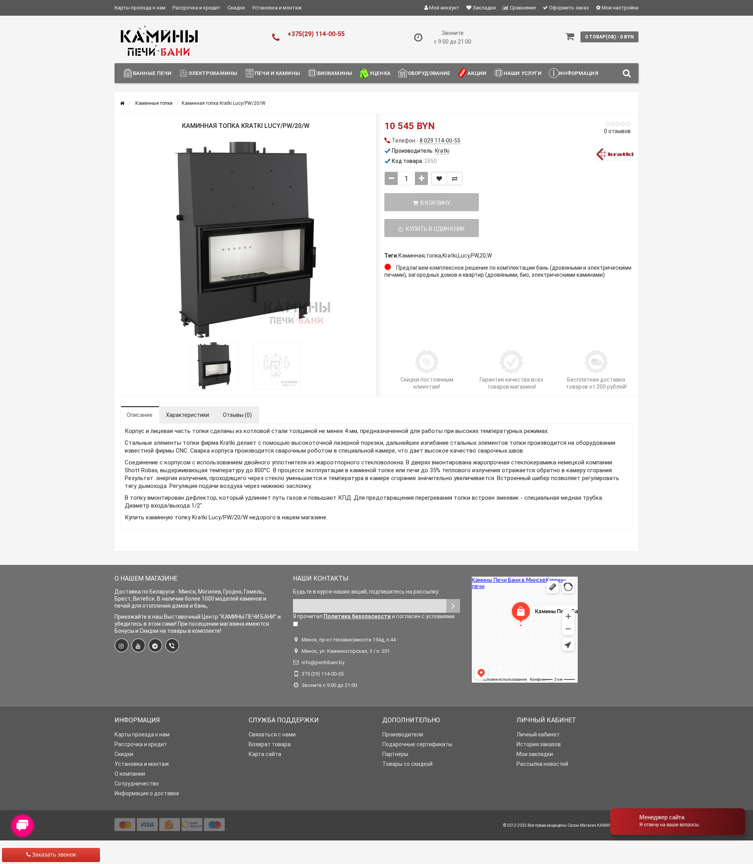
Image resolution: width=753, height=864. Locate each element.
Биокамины (334, 73)
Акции (476, 73)
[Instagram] (122, 645)
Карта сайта (265, 754)
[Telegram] (155, 645)
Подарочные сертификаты (417, 744)
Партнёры (395, 754)
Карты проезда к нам (140, 8)
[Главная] (122, 103)
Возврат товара (270, 744)
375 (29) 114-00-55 (323, 674)
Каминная (411, 255)
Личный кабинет (538, 734)
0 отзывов (617, 131)
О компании (130, 774)
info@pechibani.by (323, 662)
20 (483, 255)
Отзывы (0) (237, 415)
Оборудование (429, 73)
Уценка (380, 73)
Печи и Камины (277, 73)
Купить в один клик (434, 229)
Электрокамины (213, 73)
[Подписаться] (453, 606)
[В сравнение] (454, 178)
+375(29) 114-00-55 (316, 34)
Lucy (463, 255)
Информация (578, 73)
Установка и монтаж (277, 8)
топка (433, 255)
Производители (402, 734)
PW (474, 255)
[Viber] (172, 645)
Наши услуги (523, 73)
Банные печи (152, 73)
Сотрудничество (137, 783)
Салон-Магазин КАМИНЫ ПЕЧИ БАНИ (602, 825)
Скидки (236, 8)
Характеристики (187, 415)
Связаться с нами (272, 734)
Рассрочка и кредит (196, 8)
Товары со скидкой (407, 764)
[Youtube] (138, 645)
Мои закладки (535, 754)
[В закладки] (439, 178)
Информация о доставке (147, 793)
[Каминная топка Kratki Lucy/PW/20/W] (245, 240)
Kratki (449, 255)
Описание (140, 415)
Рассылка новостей (542, 764)
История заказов (539, 744)
